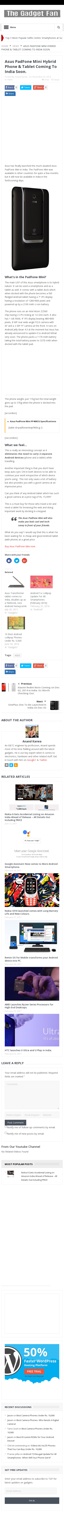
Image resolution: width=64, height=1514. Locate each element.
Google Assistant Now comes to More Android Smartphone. (31, 865)
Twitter (43, 759)
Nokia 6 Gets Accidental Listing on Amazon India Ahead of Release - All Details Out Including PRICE (39, 1176)
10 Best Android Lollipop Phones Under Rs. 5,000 (13, 637)
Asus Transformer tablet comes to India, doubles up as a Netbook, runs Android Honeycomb (16, 600)
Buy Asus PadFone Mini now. (20, 546)
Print (47, 79)
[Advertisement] (32, 131)
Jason (10, 1415)
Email (56, 79)
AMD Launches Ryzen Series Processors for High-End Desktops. (29, 1006)
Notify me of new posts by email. (25, 1133)
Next (40, 701)
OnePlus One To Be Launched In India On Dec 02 (27, 706)
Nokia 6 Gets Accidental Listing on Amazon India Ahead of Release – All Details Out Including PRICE (29, 817)
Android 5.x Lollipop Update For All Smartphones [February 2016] (40, 598)
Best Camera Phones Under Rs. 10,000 (35, 1415)
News (9, 79)
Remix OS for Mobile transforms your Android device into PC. (31, 959)
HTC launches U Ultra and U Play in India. (28, 1050)
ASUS (17, 655)
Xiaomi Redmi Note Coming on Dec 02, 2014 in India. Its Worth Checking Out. (39, 690)
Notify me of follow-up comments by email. (31, 1127)
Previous (26, 683)
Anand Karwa (21, 76)
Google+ (31, 759)
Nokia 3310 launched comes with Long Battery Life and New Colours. (31, 912)
